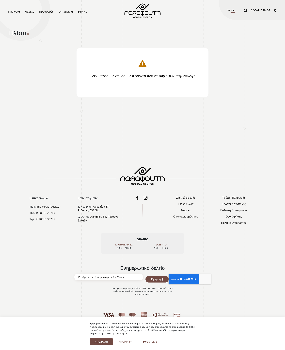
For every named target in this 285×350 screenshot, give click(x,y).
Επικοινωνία (186, 204)
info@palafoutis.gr (48, 206)
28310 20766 (47, 213)
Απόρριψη (126, 341)
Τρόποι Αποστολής (234, 204)
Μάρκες (185, 210)
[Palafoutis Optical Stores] (138, 198)
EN (228, 10)
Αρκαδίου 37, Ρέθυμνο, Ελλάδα (94, 208)
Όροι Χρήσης (234, 216)
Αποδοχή (101, 341)
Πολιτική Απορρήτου (234, 223)
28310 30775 (47, 219)
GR (233, 10)
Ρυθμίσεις (150, 341)
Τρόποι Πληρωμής (234, 197)
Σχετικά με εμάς (185, 197)
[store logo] (142, 10)
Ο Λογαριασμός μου (185, 216)
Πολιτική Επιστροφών (234, 210)
